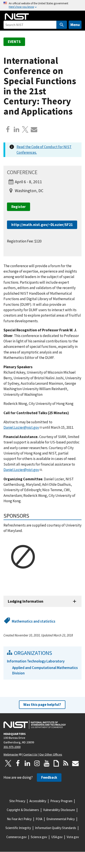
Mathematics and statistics (33, 621)
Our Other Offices (50, 754)
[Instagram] (37, 763)
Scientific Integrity (18, 828)
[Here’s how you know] (42, 5)
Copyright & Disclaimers (23, 810)
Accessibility (37, 801)
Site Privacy (17, 801)
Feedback (49, 777)
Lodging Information (25, 601)
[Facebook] (7, 129)
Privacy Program (61, 801)
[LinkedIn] (27, 763)
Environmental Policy (60, 819)
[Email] (34, 129)
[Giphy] (56, 763)
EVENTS (14, 41)
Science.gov (39, 837)
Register (18, 206)
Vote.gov (73, 837)
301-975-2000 (11, 747)
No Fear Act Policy (19, 819)
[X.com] (25, 129)
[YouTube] (46, 763)
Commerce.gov (16, 837)
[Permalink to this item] (32, 516)
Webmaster (11, 754)
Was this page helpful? (42, 704)
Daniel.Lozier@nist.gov (21, 427)
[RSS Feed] (66, 763)
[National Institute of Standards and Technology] (34, 724)
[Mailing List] (75, 763)
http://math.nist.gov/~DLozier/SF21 (42, 224)
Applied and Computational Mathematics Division (45, 670)
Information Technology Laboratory (36, 661)
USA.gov (57, 837)
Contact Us (30, 754)
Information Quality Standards (55, 828)
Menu (75, 24)
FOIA (39, 819)
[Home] (17, 16)
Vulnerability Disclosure (59, 810)
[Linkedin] (16, 129)
